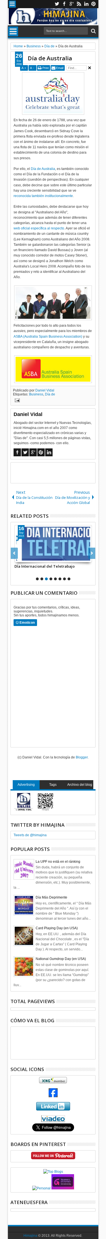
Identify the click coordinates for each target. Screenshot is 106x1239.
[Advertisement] (58, 472)
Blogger (82, 757)
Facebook (64, 4)
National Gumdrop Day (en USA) (61, 959)
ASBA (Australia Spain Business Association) (48, 336)
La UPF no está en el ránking (58, 862)
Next (14, 553)
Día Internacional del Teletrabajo (44, 566)
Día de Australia (50, 58)
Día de (50, 394)
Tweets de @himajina (30, 835)
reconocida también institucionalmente (43, 196)
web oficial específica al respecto (39, 228)
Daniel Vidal (44, 390)
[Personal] (41, 1188)
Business (36, 394)
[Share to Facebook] (19, 558)
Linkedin (86, 4)
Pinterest (93, 4)
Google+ (71, 4)
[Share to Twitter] (25, 558)
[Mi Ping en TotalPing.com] (62, 1188)
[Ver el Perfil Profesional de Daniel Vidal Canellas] (53, 1121)
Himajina (30, 1236)
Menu (12, 4)
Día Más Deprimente (51, 897)
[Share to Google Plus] (31, 558)
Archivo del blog (79, 785)
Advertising (26, 785)
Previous (91, 553)
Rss (79, 4)
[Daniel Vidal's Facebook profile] (53, 1096)
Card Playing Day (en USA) (57, 928)
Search (93, 31)
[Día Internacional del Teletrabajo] (53, 544)
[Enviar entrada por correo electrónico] (16, 401)
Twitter (56, 4)
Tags (53, 785)
